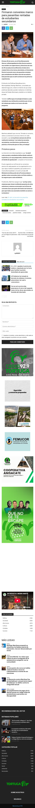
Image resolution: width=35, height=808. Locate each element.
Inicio (3, 6)
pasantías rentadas (17, 212)
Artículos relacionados (9, 261)
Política (7, 6)
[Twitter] (7, 28)
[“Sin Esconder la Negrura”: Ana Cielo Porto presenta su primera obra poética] (6, 723)
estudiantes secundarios (21, 210)
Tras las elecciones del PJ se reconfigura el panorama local (9, 234)
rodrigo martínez (27, 212)
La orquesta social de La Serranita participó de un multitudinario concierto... (21, 730)
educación (11, 210)
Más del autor (20, 261)
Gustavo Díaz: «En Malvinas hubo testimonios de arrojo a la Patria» (25, 234)
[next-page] (5, 296)
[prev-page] (3, 296)
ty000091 (6, 24)
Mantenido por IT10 (17, 806)
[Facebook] (3, 28)
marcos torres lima (6, 212)
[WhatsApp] (11, 28)
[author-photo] (17, 251)
